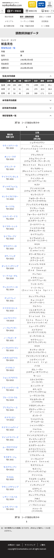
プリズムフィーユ (10, 407)
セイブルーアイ (10, 236)
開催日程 (33, 10)
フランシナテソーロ (10, 388)
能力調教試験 (9, 26)
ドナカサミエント (10, 308)
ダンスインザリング (10, 266)
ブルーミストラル (10, 397)
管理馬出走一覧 (8, 47)
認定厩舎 (44, 21)
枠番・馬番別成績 (27, 26)
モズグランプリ (10, 467)
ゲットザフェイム (10, 186)
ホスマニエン (10, 417)
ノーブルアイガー (10, 328)
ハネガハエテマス (10, 358)
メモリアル (9, 21)
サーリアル (10, 206)
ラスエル (10, 477)
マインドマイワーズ (10, 437)
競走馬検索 (9, 16)
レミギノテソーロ (10, 507)
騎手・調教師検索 (27, 16)
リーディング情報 (27, 21)
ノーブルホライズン (10, 348)
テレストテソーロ (10, 287)
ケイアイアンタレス (10, 177)
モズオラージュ (10, 457)
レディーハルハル (10, 497)
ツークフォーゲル (10, 276)
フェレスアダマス (10, 378)
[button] (2, 11)
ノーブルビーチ (10, 338)
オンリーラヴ (10, 157)
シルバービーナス (10, 216)
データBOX (16, 10)
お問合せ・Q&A (14, 545)
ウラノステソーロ (10, 145)
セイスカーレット (10, 226)
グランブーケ (10, 167)
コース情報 (45, 26)
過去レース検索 (45, 16)
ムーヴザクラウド (10, 447)
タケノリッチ (10, 256)
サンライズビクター (10, 196)
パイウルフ (10, 368)
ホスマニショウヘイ (10, 427)
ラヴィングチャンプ (10, 487)
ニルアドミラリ (10, 318)
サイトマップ (30, 545)
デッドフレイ (10, 298)
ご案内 (42, 545)
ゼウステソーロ (10, 246)
